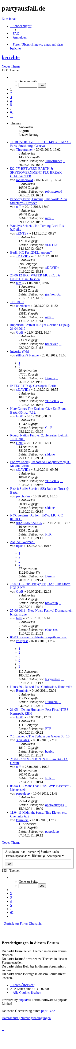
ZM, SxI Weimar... (22, 542)
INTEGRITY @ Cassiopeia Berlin (33, 386)
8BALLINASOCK (29, 523)
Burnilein (22, 690)
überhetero (23, 306)
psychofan (23, 496)
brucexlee (51, 344)
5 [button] (11, 104)
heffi (19, 618)
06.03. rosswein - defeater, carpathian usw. (38, 637)
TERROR (17, 302)
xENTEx (22, 233)
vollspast (22, 641)
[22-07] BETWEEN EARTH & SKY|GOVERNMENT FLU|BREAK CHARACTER (36, 172)
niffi (19, 206)
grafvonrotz (53, 294)
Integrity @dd (19, 351)
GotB (19, 332)
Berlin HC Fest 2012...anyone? (31, 252)
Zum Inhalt (9, 19)
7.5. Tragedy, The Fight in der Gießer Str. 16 (39, 736)
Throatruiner (24, 149)
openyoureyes (54, 805)
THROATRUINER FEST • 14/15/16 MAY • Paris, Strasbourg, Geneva (40, 144)
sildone (50, 454)
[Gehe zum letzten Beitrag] (64, 161)
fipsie (19, 546)
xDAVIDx (23, 256)
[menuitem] (14, 33)
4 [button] (11, 101)
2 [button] (11, 93)
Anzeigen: (12, 851)
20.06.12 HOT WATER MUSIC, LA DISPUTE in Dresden (35, 277)
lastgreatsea (52, 679)
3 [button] (11, 97)
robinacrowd (24, 180)
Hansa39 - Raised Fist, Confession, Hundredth (41, 687)
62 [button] (12, 112)
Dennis (50, 378)
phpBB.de (48, 1011)
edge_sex (51, 629)
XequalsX (23, 740)
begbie (49, 751)
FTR (48, 534)
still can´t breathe (27, 355)
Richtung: (39, 855)
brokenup (51, 603)
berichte (11, 57)
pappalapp (23, 793)
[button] (11, 77)
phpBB (23, 1000)
